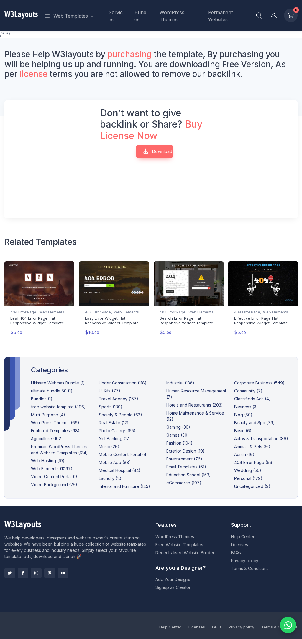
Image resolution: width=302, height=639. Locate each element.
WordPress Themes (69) (55, 422)
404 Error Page (23, 312)
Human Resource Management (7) (196, 393)
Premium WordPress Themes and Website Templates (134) (59, 449)
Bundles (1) (41, 398)
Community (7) (248, 390)
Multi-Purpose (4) (48, 414)
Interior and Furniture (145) (124, 486)
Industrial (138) (180, 382)
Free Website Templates (179, 544)
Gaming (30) (178, 427)
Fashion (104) (179, 442)
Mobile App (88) (115, 462)
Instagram (36, 573)
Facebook (23, 573)
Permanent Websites (220, 15)
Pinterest (49, 573)
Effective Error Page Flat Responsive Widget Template (261, 320)
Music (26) (109, 446)
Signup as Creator (173, 587)
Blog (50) (243, 414)
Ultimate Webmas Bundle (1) (58, 382)
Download (161, 151)
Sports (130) (110, 406)
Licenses (239, 544)
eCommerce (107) (183, 482)
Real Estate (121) (114, 422)
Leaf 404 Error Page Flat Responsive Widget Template (37, 320)
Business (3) (246, 406)
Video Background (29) (54, 484)
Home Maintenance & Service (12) (195, 416)
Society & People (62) (120, 414)
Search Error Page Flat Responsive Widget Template (186, 320)
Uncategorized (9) (252, 486)
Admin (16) (244, 454)
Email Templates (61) (186, 466)
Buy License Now (151, 129)
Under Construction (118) (123, 382)
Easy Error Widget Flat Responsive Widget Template (112, 320)
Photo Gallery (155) (117, 430)
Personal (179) (248, 478)
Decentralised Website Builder (184, 552)
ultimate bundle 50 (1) (52, 390)
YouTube (63, 573)
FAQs (236, 552)
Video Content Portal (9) (55, 476)
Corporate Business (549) (259, 382)
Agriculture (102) (47, 438)
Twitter (9, 573)
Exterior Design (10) (185, 450)
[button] (259, 15)
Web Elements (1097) (52, 468)
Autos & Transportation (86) (261, 438)
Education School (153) (188, 474)
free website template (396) (58, 406)
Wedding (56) (247, 470)
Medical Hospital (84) (120, 470)
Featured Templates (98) (55, 430)
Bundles (140, 15)
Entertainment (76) (184, 458)
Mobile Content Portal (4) (123, 454)
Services (116, 15)
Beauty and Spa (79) (254, 422)
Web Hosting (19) (48, 460)
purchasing (129, 54)
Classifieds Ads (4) (252, 398)
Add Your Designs (172, 579)
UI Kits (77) (109, 390)
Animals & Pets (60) (253, 446)
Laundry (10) (111, 478)
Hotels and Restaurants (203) (194, 404)
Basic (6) (243, 430)
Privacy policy (244, 560)
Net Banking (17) (115, 438)
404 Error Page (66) (254, 462)
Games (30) (177, 434)
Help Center (243, 536)
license (33, 74)
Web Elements (51, 312)
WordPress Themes (172, 15)
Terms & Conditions (250, 568)
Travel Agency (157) (118, 398)
